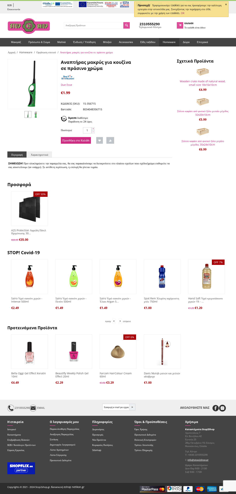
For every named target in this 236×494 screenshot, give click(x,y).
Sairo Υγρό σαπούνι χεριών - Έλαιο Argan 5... (115, 300)
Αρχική (11, 52)
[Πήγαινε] (132, 407)
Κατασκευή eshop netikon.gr (67, 487)
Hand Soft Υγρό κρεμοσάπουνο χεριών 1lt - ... (205, 300)
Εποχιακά (202, 42)
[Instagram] (222, 408)
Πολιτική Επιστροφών (145, 439)
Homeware (169, 42)
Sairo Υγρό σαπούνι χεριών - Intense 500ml (26, 300)
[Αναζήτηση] (126, 25)
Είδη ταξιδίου (147, 42)
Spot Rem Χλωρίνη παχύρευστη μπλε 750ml (161, 300)
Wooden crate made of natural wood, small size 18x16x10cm (203, 83)
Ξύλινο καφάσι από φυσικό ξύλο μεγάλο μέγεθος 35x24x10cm (202, 142)
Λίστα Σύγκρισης (58, 455)
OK (183, 13)
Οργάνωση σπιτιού (46, 52)
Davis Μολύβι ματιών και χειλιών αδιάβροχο (162, 375)
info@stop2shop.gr (198, 460)
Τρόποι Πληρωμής (143, 450)
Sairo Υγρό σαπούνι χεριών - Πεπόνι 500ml (70, 300)
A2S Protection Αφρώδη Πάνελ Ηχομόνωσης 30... (28, 232)
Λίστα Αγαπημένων (59, 449)
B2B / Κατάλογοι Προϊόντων (21, 445)
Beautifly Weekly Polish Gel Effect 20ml (71, 375)
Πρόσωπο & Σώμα (39, 42)
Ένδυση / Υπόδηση (84, 42)
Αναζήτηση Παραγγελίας (62, 434)
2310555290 (22, 408)
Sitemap (96, 450)
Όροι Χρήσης (140, 429)
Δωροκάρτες (98, 429)
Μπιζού (107, 42)
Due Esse (66, 85)
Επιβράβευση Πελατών (18, 439)
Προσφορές (97, 434)
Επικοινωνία (13, 9)
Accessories (126, 42)
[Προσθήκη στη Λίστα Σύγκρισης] (110, 140)
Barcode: (66, 109)
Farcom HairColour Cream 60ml (116, 375)
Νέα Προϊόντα (99, 439)
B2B (9, 5)
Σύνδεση (54, 439)
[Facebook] (215, 408)
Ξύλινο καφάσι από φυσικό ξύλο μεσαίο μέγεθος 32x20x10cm (203, 112)
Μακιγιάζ (16, 42)
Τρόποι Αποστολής (143, 445)
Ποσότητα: (66, 130)
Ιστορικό (11, 429)
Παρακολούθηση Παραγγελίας (64, 429)
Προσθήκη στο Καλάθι (75, 140)
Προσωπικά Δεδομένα (60, 460)
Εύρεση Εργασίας (15, 450)
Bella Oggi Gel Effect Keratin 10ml (28, 375)
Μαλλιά (61, 42)
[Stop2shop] (28, 25)
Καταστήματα (14, 434)
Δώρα (186, 42)
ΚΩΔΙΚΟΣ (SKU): (70, 103)
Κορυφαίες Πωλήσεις (102, 445)
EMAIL (41, 408)
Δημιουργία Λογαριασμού (62, 444)
